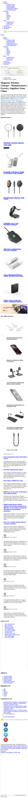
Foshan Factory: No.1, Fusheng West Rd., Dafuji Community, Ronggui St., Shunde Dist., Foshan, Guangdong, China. (15, 707)
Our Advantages (7, 27)
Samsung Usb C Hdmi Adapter (8, 100)
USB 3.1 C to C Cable (12, 449)
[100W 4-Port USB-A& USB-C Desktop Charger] (14, 298)
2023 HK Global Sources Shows (13, 469)
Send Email (3, 751)
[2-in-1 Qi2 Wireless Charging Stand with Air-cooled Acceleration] (15, 380)
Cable (8, 19)
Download (6, 28)
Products (6, 11)
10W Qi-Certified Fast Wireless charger (12, 249)
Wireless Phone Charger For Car (12, 634)
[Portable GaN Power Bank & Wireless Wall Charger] (14, 170)
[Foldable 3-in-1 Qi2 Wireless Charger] (14, 221)
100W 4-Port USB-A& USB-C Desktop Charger (13, 301)
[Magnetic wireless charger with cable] (14, 140)
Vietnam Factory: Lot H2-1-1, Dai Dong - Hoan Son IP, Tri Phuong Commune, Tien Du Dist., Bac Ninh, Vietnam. (15, 711)
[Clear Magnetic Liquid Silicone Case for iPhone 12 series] (15, 403)
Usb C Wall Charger (9, 629)
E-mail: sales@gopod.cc (9, 716)
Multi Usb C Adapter (19, 98)
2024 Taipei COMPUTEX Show (13, 480)
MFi (8, 12)
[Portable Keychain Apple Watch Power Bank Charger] (15, 335)
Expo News (9, 24)
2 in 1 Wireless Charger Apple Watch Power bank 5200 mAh (13, 276)
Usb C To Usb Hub (9, 637)
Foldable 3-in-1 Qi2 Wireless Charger (11, 224)
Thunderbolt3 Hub (9, 628)
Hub (8, 13)
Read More (6, 148)
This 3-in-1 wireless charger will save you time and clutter (15, 522)
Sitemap (12, 745)
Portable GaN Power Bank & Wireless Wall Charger (14, 172)
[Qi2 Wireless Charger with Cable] (14, 195)
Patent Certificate (11, 7)
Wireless (9, 16)
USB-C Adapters (17, 747)
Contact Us (6, 25)
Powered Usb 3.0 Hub (10, 630)
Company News (10, 21)
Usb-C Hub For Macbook (14, 748)
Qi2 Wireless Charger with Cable (14, 198)
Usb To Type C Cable (10, 633)
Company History (8, 677)
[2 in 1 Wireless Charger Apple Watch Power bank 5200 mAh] (14, 272)
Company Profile (11, 4)
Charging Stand (8, 632)
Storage (8, 15)
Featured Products (5, 745)
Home (5, 1)
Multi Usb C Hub (9, 626)
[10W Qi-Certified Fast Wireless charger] (14, 247)
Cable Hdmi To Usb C (10, 101)
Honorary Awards (11, 5)
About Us (6, 3)
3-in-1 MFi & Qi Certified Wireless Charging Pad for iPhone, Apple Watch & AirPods (15, 429)
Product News (10, 23)
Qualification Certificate (12, 8)
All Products (24, 748)
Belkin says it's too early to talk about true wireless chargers (15, 492)
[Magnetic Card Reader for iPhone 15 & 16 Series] (15, 358)
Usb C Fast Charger (9, 624)
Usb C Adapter (8, 625)
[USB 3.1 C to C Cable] (15, 448)
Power (8, 17)
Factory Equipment (11, 9)
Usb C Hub (24, 747)
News (5, 20)
